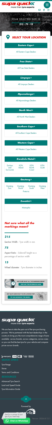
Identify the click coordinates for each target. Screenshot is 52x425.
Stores (4, 368)
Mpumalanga (26, 94)
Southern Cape (25, 127)
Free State (26, 62)
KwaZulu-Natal (26, 159)
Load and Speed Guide (11, 385)
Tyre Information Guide (11, 389)
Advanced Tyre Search (11, 381)
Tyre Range (6, 365)
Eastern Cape (25, 45)
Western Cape (25, 143)
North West (25, 110)
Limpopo (25, 78)
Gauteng (25, 180)
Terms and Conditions (10, 372)
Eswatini (26, 201)
